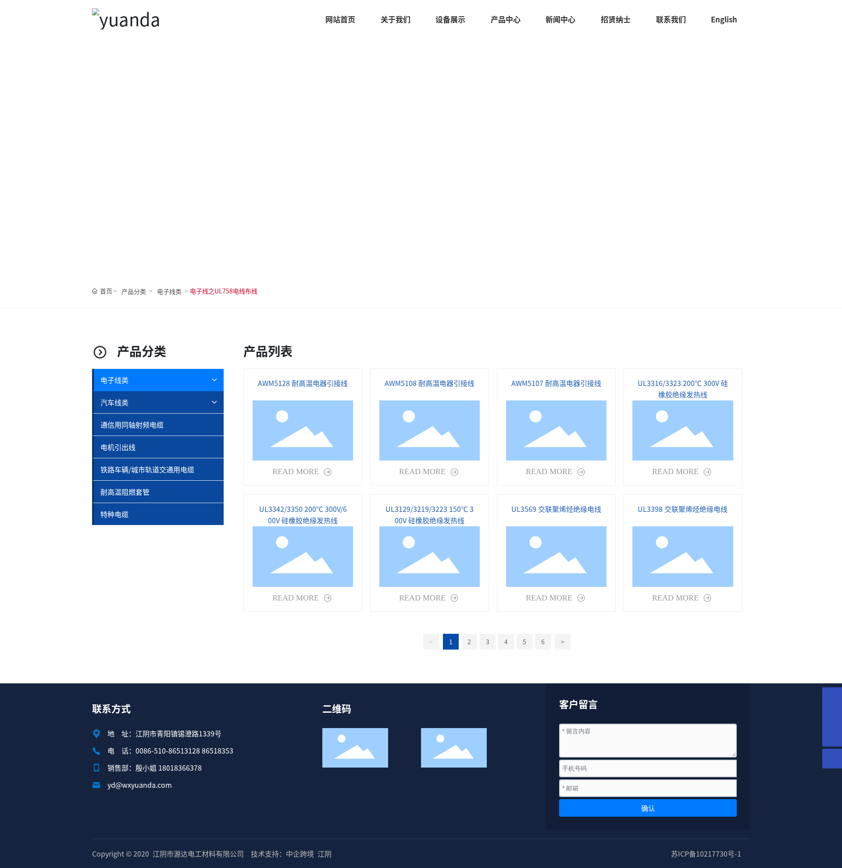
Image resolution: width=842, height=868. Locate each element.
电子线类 (169, 291)
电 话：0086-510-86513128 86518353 (170, 750)
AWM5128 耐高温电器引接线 (303, 383)
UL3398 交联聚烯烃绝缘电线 (683, 509)
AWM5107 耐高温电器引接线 (556, 383)
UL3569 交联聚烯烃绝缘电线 (556, 509)
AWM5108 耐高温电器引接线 (430, 383)
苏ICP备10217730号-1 (706, 853)
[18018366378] (832, 697)
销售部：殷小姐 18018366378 (154, 767)
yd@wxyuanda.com (139, 784)
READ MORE (296, 471)
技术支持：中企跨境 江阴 (291, 853)
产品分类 (133, 291)
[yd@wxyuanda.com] (832, 717)
